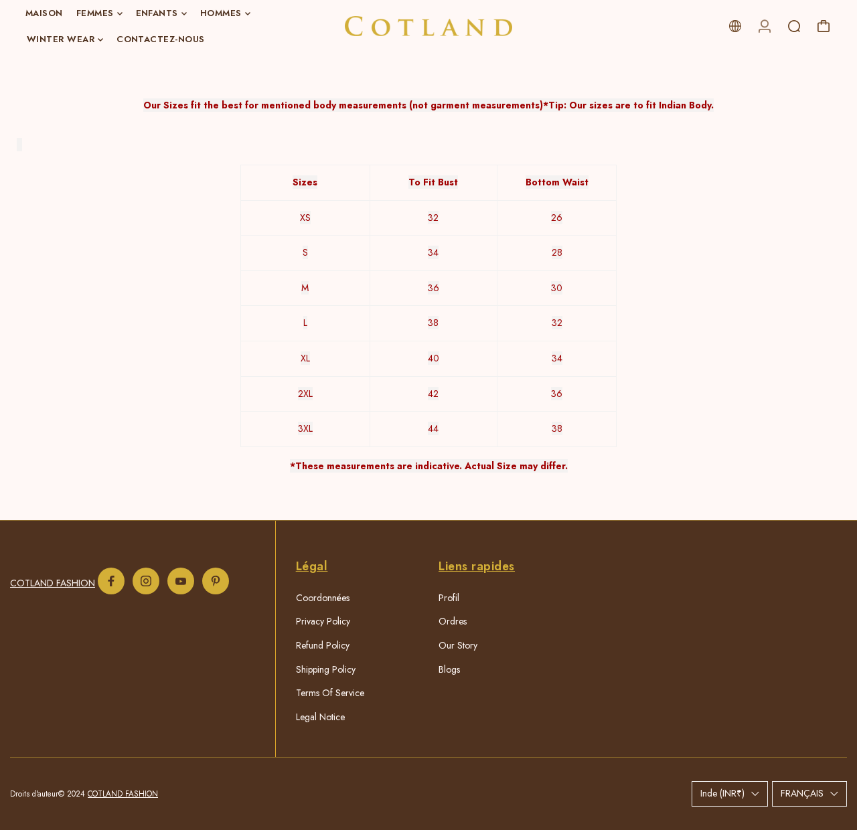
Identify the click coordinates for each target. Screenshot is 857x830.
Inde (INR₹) (722, 793)
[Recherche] (794, 26)
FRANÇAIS (802, 793)
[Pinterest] (215, 581)
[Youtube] (180, 581)
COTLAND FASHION (52, 583)
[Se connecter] (764, 26)
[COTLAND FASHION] (428, 26)
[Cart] (823, 26)
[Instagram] (146, 581)
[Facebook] (111, 581)
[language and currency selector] (735, 26)
